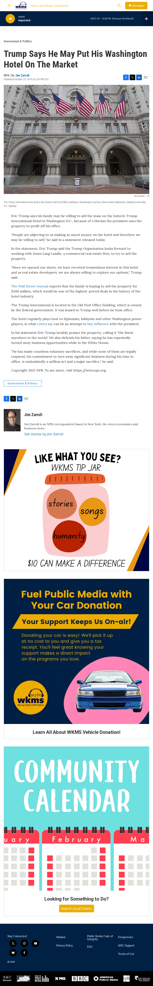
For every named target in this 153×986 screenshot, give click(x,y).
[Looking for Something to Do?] (76, 819)
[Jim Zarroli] (12, 420)
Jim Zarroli (22, 75)
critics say (45, 324)
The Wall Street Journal (29, 286)
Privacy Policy (64, 945)
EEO (90, 947)
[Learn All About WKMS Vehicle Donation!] (76, 651)
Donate (138, 6)
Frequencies (125, 937)
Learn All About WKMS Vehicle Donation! (76, 732)
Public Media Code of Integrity (100, 938)
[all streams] (147, 18)
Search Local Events (76, 908)
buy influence (98, 324)
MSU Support (126, 945)
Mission (61, 937)
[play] (10, 19)
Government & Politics (18, 41)
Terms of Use (126, 954)
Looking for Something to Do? (76, 899)
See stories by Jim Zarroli (43, 434)
